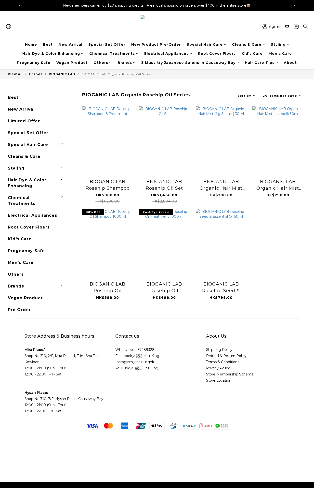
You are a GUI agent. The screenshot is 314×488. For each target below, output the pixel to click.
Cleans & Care (247, 44)
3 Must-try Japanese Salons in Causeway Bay (188, 62)
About (290, 62)
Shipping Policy (219, 349)
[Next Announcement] (294, 5)
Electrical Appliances (166, 53)
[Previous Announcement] (19, 5)
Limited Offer (24, 121)
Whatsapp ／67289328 (135, 349)
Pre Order (19, 309)
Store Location (218, 380)
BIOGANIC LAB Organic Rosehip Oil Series (116, 74)
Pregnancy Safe (34, 62)
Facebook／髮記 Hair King (137, 356)
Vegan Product (72, 62)
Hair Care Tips (260, 62)
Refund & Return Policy (226, 356)
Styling (278, 44)
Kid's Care (252, 53)
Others (100, 62)
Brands (125, 62)
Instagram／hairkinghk (134, 362)
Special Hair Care (205, 44)
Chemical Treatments (112, 53)
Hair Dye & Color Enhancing (51, 53)
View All (15, 74)
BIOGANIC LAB (62, 74)
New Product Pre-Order (156, 44)
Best (48, 44)
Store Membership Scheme (230, 374)
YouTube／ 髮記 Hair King (136, 368)
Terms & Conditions (223, 362)
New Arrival (70, 44)
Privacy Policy (218, 368)
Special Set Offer (106, 44)
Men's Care (280, 53)
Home (31, 44)
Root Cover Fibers (217, 53)
